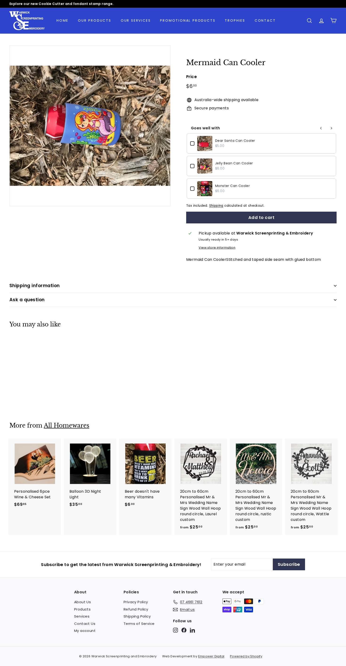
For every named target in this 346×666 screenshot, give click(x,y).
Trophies (235, 20)
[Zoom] (90, 126)
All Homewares (66, 425)
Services (81, 616)
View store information (217, 248)
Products (82, 609)
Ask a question (27, 300)
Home (62, 20)
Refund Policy (136, 609)
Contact (265, 20)
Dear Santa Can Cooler (235, 140)
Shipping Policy (137, 616)
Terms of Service (139, 623)
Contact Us (84, 623)
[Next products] (331, 128)
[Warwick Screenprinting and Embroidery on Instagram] (175, 630)
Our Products (94, 20)
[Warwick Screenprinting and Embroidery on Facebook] (183, 630)
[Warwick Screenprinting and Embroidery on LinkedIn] (192, 630)
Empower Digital (211, 656)
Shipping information (34, 285)
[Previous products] (321, 128)
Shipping (216, 205)
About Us (82, 601)
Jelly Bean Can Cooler (234, 163)
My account (85, 630)
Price (191, 76)
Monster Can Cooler (232, 185)
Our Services (136, 20)
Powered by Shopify (246, 656)
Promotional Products (187, 20)
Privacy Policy (136, 601)
